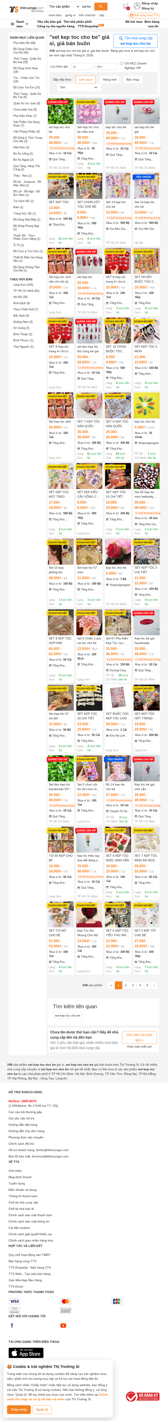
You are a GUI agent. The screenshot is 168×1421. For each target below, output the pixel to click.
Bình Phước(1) (23, 340)
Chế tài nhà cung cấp (23, 1202)
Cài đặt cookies (19, 1227)
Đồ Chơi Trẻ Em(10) (26, 87)
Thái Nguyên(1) (23, 346)
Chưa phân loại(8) (25, 109)
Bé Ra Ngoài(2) (23, 159)
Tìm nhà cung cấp (136, 40)
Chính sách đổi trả (21, 1143)
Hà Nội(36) (20, 297)
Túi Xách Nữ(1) (23, 201)
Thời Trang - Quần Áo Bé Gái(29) (27, 60)
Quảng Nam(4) (23, 321)
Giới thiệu (15, 1170)
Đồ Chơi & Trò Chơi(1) (28, 251)
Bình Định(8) (21, 303)
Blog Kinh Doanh (20, 1177)
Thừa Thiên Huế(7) (25, 309)
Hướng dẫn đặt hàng (23, 1124)
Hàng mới (109, 79)
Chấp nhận (19, 1409)
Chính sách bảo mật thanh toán (30, 1215)
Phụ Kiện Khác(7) (25, 115)
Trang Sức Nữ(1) (24, 213)
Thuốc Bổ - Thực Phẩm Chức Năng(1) (26, 237)
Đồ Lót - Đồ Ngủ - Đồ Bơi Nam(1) (26, 193)
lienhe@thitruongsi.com (52, 1150)
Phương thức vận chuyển (26, 1137)
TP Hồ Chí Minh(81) (26, 290)
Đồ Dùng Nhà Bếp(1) (26, 219)
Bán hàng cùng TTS (146, 15)
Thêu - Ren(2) (22, 175)
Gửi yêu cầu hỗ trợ (22, 1118)
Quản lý (42, 1409)
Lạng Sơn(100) (23, 284)
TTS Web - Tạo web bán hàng (30, 1274)
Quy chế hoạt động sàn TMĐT (30, 1255)
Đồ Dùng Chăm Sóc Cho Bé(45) (25, 50)
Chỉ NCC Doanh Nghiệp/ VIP (135, 66)
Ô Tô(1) (18, 245)
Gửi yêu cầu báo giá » (139, 1037)
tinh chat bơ (87, 15)
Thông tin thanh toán (23, 1196)
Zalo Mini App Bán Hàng (25, 1280)
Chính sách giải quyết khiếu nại (30, 1234)
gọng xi (70, 15)
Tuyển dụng (17, 1183)
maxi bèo (55, 15)
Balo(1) (18, 207)
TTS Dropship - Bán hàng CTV (30, 1267)
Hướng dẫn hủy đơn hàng (26, 1131)
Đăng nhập (150, 3)
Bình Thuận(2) (22, 334)
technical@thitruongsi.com (50, 1156)
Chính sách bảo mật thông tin (29, 1221)
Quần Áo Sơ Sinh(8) (26, 103)
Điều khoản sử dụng (23, 1189)
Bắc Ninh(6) (21, 315)
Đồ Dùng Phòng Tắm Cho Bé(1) (26, 269)
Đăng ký (148, 8)
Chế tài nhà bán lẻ (21, 1208)
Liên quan (86, 79)
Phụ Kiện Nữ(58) (24, 43)
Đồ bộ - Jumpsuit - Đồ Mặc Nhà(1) (27, 183)
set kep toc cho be (67, 1015)
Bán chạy (132, 79)
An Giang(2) (21, 328)
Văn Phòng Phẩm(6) (26, 131)
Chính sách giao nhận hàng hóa (31, 1240)
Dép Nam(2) (21, 147)
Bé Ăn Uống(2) (23, 153)
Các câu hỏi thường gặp (25, 1112)
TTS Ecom (16, 1286)
